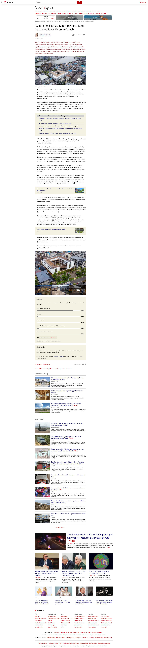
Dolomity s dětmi (92, 627)
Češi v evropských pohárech (95, 632)
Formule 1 (63, 625)
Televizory (91, 637)
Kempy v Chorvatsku (93, 616)
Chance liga (64, 616)
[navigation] (2, 2)
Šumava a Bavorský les (93, 620)
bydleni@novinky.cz (59, 356)
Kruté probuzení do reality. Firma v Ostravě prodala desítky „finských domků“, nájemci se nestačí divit (67, 463)
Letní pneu (78, 637)
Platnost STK (104, 627)
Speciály (81, 13)
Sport (73, 13)
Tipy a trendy (39, 192)
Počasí (85, 13)
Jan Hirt (50, 620)
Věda (49, 13)
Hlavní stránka (38, 11)
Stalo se (45, 11)
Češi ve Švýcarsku (92, 622)
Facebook (40, 643)
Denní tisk (97, 13)
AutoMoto (44, 13)
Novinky (49, 34)
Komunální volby (39, 627)
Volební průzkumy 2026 (40, 618)
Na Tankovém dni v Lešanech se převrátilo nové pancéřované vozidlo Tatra (66, 437)
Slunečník (72, 635)
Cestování (53, 13)
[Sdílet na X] (85, 364)
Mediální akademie (67, 643)
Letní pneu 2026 (105, 616)
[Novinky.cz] (44, 8)
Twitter (45, 643)
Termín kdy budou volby (40, 622)
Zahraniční (58, 11)
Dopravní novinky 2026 (106, 620)
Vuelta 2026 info (52, 616)
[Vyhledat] (79, 2)
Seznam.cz (143, 2)
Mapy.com (56, 632)
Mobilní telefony (51, 637)
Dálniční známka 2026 (106, 618)
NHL (62, 627)
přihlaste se (53, 338)
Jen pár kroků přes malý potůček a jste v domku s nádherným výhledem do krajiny (66, 404)
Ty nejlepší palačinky (79, 616)
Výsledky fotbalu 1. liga (66, 618)
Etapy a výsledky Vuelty (53, 618)
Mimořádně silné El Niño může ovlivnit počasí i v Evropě (99, 572)
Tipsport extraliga (65, 620)
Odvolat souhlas (93, 643)
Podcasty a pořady (66, 13)
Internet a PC (38, 13)
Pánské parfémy (108, 637)
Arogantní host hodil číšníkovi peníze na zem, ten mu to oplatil (68, 489)
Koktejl (98, 11)
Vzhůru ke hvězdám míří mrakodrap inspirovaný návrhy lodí (55, 123)
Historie (59, 13)
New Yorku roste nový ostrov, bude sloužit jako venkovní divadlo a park (58, 126)
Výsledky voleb (38, 620)
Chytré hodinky (99, 637)
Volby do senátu (39, 625)
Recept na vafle (78, 625)
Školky (47, 368)
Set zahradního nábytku (88, 635)
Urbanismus (69, 368)
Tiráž (60, 643)
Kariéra (56, 643)
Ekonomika (88, 11)
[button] (60, 70)
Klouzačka (78, 635)
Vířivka (104, 635)
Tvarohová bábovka (79, 622)
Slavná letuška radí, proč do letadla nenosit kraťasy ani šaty (68, 476)
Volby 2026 (37, 616)
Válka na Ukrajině (66, 11)
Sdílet (81, 35)
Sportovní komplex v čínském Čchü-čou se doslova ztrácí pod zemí (57, 133)
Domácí (49, 11)
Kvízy (76, 13)
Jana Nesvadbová (43, 34)
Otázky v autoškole (105, 625)
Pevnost (52, 368)
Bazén (50, 635)
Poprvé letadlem (92, 618)
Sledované (103, 13)
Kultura (83, 11)
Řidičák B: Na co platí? (106, 622)
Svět (52, 453)
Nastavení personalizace (104, 643)
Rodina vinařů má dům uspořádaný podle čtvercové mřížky (67, 392)
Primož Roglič (51, 625)
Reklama (51, 643)
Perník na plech (78, 627)
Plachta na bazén (57, 635)
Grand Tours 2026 (52, 627)
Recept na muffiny (78, 618)
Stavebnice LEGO (60, 637)
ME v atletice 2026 (65, 622)
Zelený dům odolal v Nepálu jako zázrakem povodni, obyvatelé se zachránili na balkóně (67, 450)
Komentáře (74, 11)
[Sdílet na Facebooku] (83, 364)
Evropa (52, 504)
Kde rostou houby (74, 632)
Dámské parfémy (70, 637)
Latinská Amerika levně (93, 625)
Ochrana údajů (84, 643)
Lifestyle (94, 11)
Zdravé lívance (78, 620)
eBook (75, 35)
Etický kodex (76, 643)
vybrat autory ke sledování (44, 35)
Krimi (79, 11)
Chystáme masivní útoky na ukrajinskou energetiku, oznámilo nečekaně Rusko (67, 424)
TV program (91, 13)
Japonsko (62, 368)
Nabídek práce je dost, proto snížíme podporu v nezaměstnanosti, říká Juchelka (46, 573)
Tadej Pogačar (51, 622)
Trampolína (66, 635)
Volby (53, 11)
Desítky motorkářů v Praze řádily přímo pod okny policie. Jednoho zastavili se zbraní (90, 536)
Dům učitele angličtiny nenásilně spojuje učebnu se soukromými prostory (67, 379)
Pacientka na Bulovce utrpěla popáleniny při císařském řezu (68, 515)
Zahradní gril (98, 635)
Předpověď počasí (64, 632)
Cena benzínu (83, 632)
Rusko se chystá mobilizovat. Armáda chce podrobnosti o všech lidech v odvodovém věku (73, 573)
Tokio (57, 368)
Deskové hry (85, 637)
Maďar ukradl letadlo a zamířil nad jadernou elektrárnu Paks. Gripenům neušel (68, 502)
